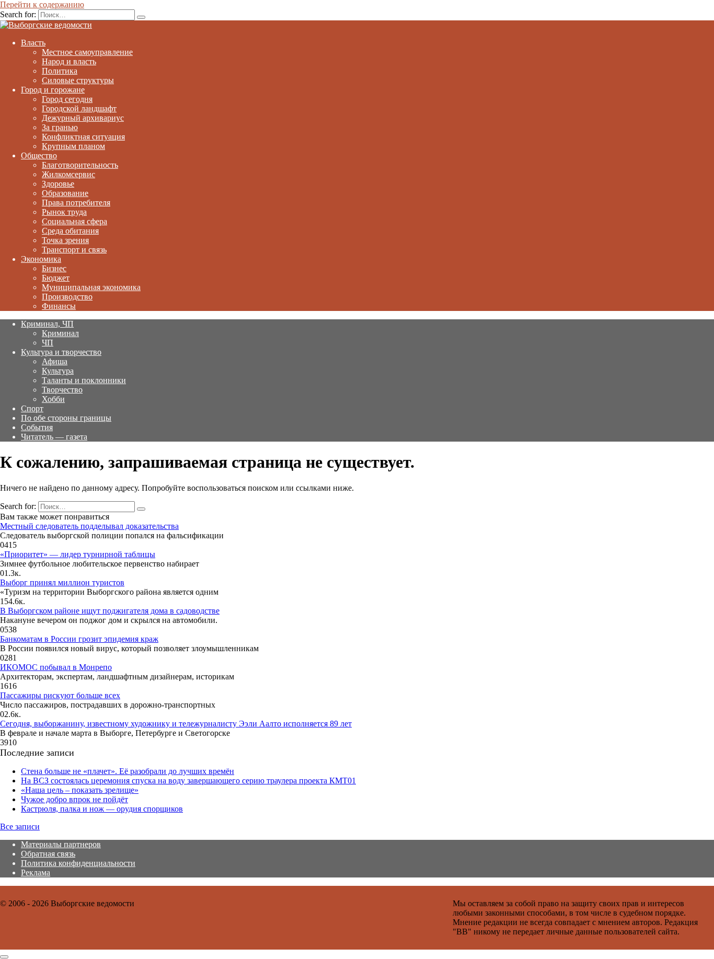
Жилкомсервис (68, 174)
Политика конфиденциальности (78, 863)
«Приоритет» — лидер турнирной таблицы (77, 554)
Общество (39, 155)
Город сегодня (67, 99)
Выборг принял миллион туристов (62, 582)
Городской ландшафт (79, 108)
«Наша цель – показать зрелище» (80, 789)
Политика (59, 70)
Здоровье (58, 183)
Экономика (41, 259)
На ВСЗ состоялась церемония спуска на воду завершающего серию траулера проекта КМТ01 (188, 780)
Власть (33, 42)
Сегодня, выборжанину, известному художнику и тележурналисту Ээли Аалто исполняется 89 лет (176, 723)
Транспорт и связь (74, 249)
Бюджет (56, 277)
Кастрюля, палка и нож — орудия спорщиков (102, 808)
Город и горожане (53, 89)
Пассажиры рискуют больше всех (60, 695)
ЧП (47, 342)
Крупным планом (73, 146)
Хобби (53, 399)
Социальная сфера (74, 221)
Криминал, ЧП (47, 323)
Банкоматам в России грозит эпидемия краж (79, 638)
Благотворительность (80, 164)
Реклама (35, 872)
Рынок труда (64, 211)
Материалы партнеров (61, 844)
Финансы (59, 306)
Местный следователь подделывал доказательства (89, 526)
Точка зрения (65, 240)
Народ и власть (69, 61)
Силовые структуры (78, 80)
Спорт (32, 408)
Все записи (20, 826)
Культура (58, 370)
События (37, 427)
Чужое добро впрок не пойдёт (74, 799)
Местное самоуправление (87, 52)
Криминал (60, 333)
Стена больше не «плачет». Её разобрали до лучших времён (127, 771)
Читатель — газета (54, 436)
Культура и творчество (61, 352)
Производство (67, 296)
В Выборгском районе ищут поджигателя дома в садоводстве (110, 610)
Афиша (54, 361)
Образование (65, 193)
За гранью (60, 127)
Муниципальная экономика (91, 287)
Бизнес (54, 268)
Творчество (62, 389)
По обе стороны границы (66, 417)
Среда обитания (70, 230)
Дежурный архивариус (83, 117)
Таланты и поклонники (84, 380)
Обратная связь (48, 853)
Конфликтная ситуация (83, 136)
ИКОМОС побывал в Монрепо (56, 667)
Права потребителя (76, 202)
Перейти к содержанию (42, 4)
